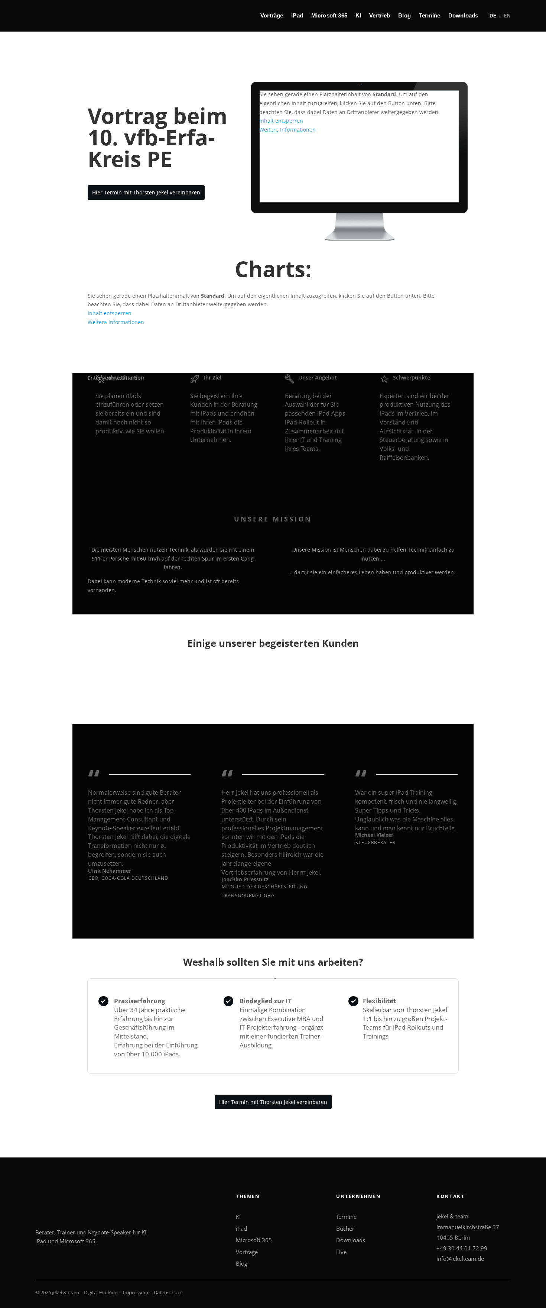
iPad (297, 15)
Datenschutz (168, 1292)
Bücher (345, 1228)
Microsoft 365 (329, 15)
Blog (404, 15)
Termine (429, 15)
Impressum (135, 1292)
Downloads (463, 15)
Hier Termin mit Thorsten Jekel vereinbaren (146, 192)
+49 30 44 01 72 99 (461, 1248)
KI (358, 15)
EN (507, 15)
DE (493, 15)
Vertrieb (379, 15)
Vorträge (271, 15)
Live (341, 1252)
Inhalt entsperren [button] (281, 120)
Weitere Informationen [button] (287, 129)
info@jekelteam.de (460, 1258)
